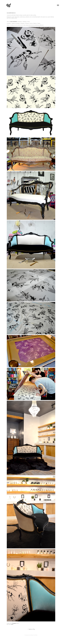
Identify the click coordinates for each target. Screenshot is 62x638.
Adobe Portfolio (33, 635)
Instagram (14, 623)
